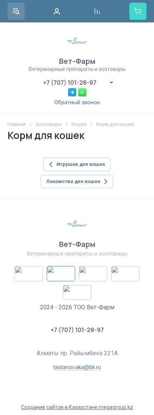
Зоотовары (48, 124)
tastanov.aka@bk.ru (77, 367)
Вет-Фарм (77, 61)
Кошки (79, 124)
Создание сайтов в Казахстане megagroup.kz (77, 407)
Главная (16, 124)
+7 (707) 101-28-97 (69, 82)
